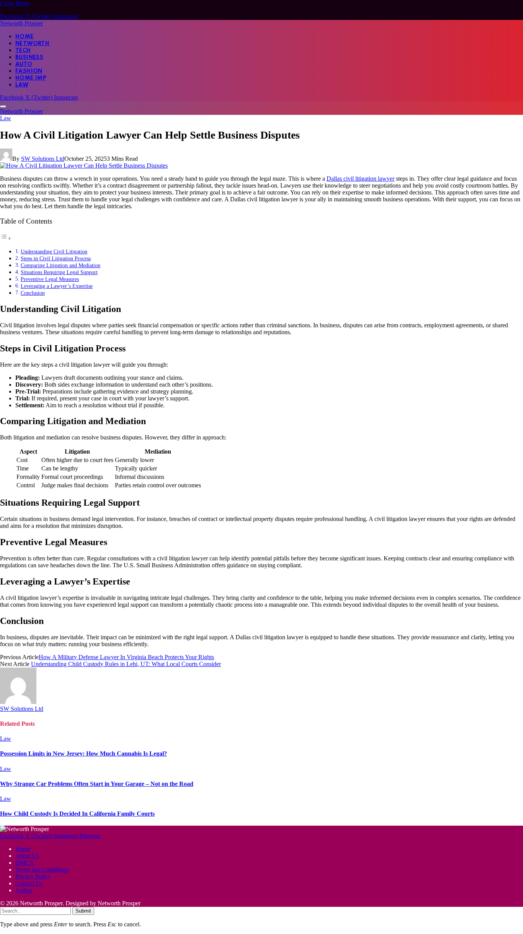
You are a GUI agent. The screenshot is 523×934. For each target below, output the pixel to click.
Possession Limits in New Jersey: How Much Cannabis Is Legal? (83, 753)
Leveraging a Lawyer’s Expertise (57, 286)
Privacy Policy (33, 876)
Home (24, 36)
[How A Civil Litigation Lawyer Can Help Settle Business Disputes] (84, 165)
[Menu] (3, 106)
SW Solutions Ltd (42, 158)
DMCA (24, 862)
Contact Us (28, 883)
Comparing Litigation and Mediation (60, 265)
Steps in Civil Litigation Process (56, 258)
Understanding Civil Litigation (54, 251)
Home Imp (30, 78)
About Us (27, 855)
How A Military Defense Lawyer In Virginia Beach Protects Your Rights (126, 657)
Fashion (28, 71)
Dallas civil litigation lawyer (360, 178)
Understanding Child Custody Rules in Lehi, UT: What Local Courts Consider (126, 664)
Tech (23, 50)
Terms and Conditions (42, 869)
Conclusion (33, 293)
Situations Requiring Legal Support (59, 272)
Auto (24, 64)
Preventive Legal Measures (50, 279)
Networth (32, 43)
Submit (83, 911)
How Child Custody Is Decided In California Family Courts (77, 813)
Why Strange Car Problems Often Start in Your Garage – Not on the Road (96, 784)
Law (21, 85)
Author (24, 890)
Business (29, 57)
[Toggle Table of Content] (5, 238)
